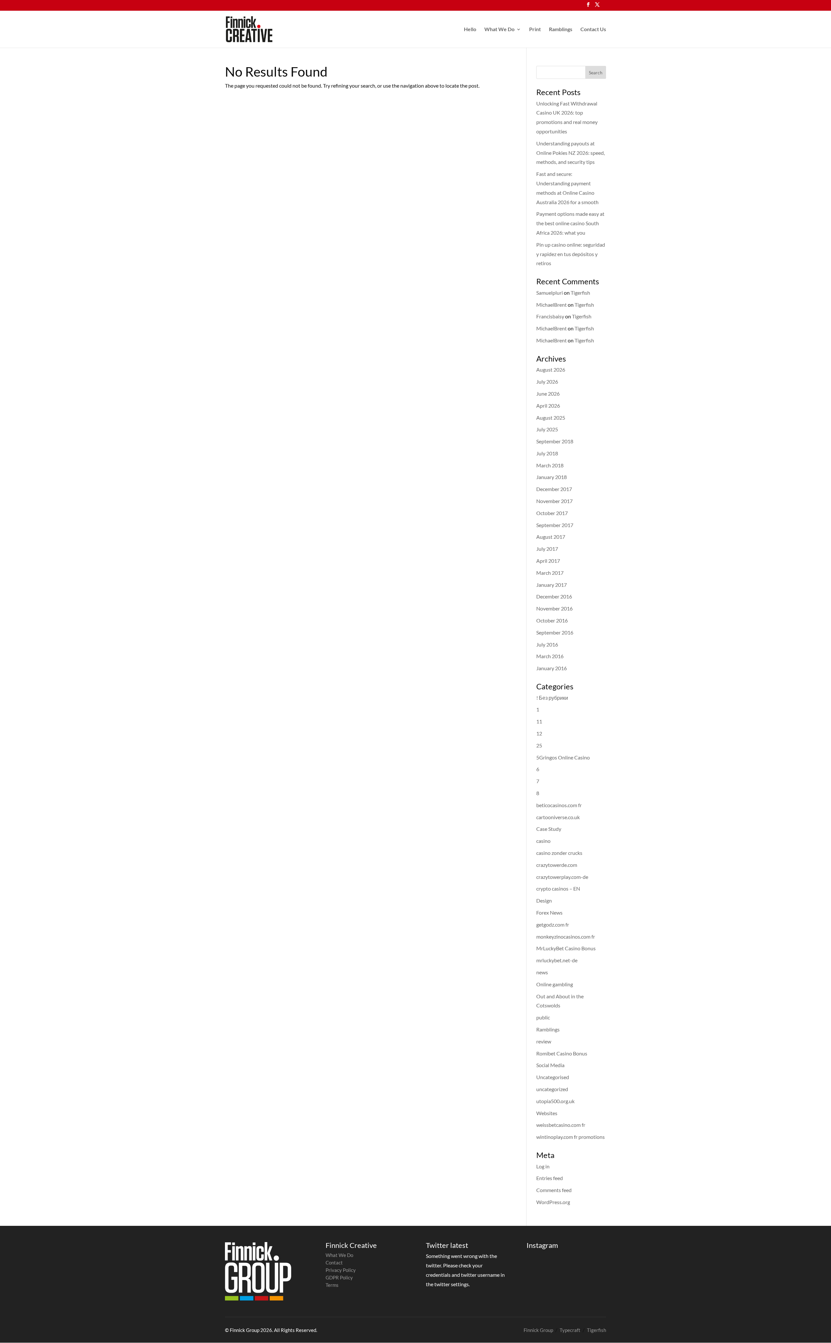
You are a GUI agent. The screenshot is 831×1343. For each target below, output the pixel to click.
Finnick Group (538, 1330)
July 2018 (547, 453)
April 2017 (548, 561)
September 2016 (554, 632)
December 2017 (554, 489)
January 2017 (551, 585)
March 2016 (550, 656)
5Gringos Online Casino (563, 757)
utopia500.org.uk (555, 1101)
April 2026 (548, 405)
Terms (332, 1285)
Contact (334, 1262)
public (543, 1017)
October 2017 (552, 513)
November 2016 (554, 608)
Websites (546, 1113)
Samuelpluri (549, 293)
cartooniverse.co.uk (558, 817)
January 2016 (551, 668)
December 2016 (554, 596)
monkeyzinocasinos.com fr (565, 936)
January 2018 (551, 477)
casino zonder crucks (559, 853)
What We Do (499, 29)
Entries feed (549, 1178)
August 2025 (550, 417)
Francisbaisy (550, 316)
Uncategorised (552, 1077)
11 (539, 721)
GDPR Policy (339, 1277)
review (543, 1041)
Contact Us (593, 29)
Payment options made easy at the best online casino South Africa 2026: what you (570, 223)
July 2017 (547, 549)
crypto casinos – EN (558, 888)
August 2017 (550, 537)
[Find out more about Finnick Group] (258, 1271)
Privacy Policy (341, 1270)
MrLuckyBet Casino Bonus (566, 948)
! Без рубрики (552, 698)
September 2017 (554, 525)
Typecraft (570, 1330)
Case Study (548, 829)
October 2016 (552, 620)
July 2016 (547, 644)
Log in (543, 1166)
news (542, 972)
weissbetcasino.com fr (560, 1125)
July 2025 (547, 429)
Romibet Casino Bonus (561, 1053)
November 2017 (554, 501)
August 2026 (550, 369)
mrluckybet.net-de (556, 960)
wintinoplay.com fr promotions (570, 1137)
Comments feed (554, 1190)
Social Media (550, 1065)
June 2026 (548, 393)
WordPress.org (553, 1202)
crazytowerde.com (556, 865)
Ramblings (560, 29)
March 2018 (550, 465)
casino (543, 841)
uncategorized (552, 1089)
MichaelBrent (551, 305)
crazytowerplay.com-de (562, 877)
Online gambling (554, 984)
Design (544, 900)
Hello (470, 29)
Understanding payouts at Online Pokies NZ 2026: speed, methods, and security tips (570, 152)
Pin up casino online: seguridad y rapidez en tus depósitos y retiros (570, 253)
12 (539, 733)
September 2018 (554, 441)
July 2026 (547, 381)
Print (535, 29)
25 (539, 745)
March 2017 (550, 573)
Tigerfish (580, 293)
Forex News (549, 912)
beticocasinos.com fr (559, 805)
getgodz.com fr (552, 924)
